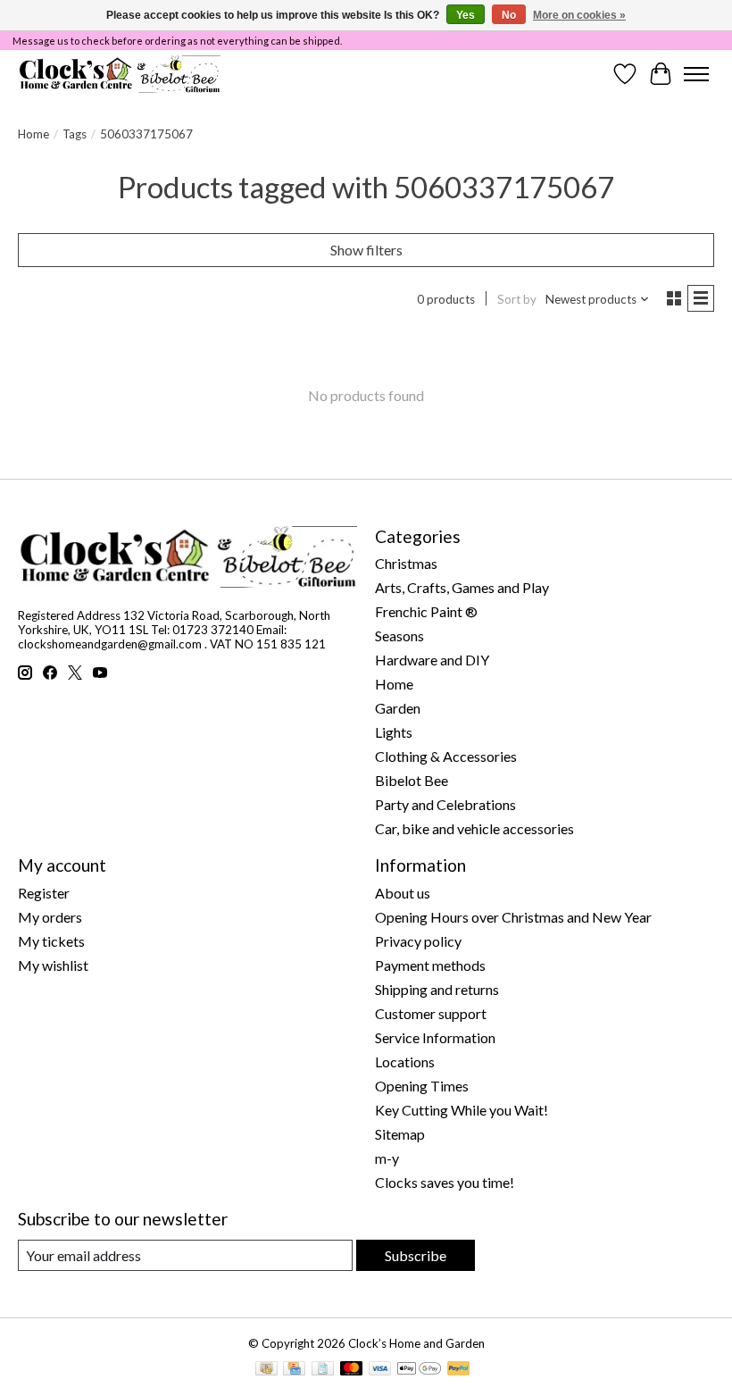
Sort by (517, 299)
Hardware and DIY (432, 659)
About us (402, 892)
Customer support (431, 1013)
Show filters (366, 249)
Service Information (435, 1037)
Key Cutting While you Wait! (461, 1109)
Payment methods (430, 965)
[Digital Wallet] (419, 1369)
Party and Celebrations (445, 804)
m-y (387, 1157)
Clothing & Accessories (446, 756)
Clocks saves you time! (444, 1182)
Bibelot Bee (411, 780)
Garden (397, 707)
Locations (405, 1061)
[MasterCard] (351, 1369)
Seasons (399, 635)
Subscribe (415, 1255)
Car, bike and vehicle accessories (474, 828)
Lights (393, 731)
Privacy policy (418, 940)
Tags (74, 134)
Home (33, 134)
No (509, 15)
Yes (465, 15)
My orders (50, 916)
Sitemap (400, 1133)
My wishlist (53, 965)
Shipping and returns (437, 989)
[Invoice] (323, 1369)
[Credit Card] (294, 1369)
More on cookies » (579, 15)
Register (44, 892)
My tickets (51, 940)
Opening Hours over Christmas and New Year (513, 916)
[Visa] (380, 1369)
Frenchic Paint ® (426, 611)
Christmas (406, 563)
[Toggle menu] (696, 74)
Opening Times (422, 1085)
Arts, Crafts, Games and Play (462, 587)
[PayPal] (458, 1369)
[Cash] (266, 1369)
